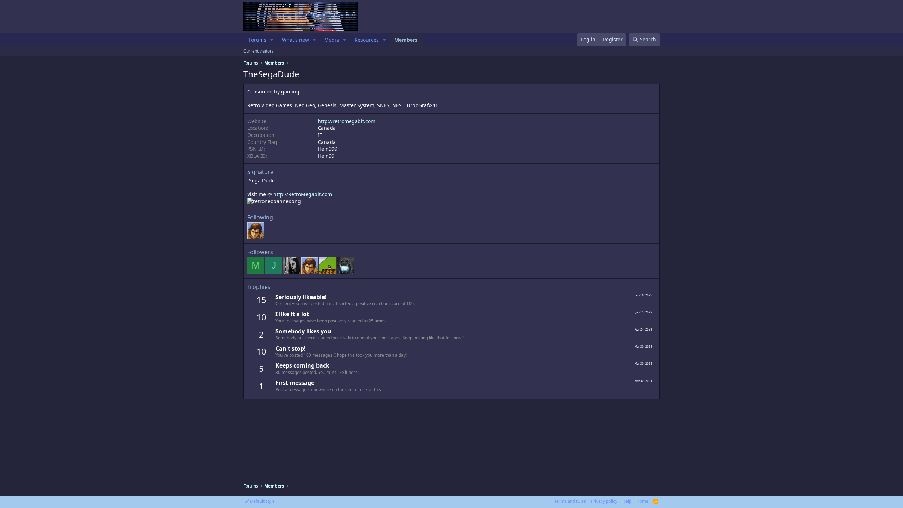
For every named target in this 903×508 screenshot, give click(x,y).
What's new (295, 39)
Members (405, 39)
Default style (262, 501)
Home (642, 501)
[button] (272, 40)
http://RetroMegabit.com (302, 194)
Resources (366, 39)
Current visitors (258, 51)
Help (626, 501)
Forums (257, 39)
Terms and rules (570, 501)
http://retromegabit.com (346, 121)
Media (331, 39)
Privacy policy (604, 501)
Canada (327, 128)
